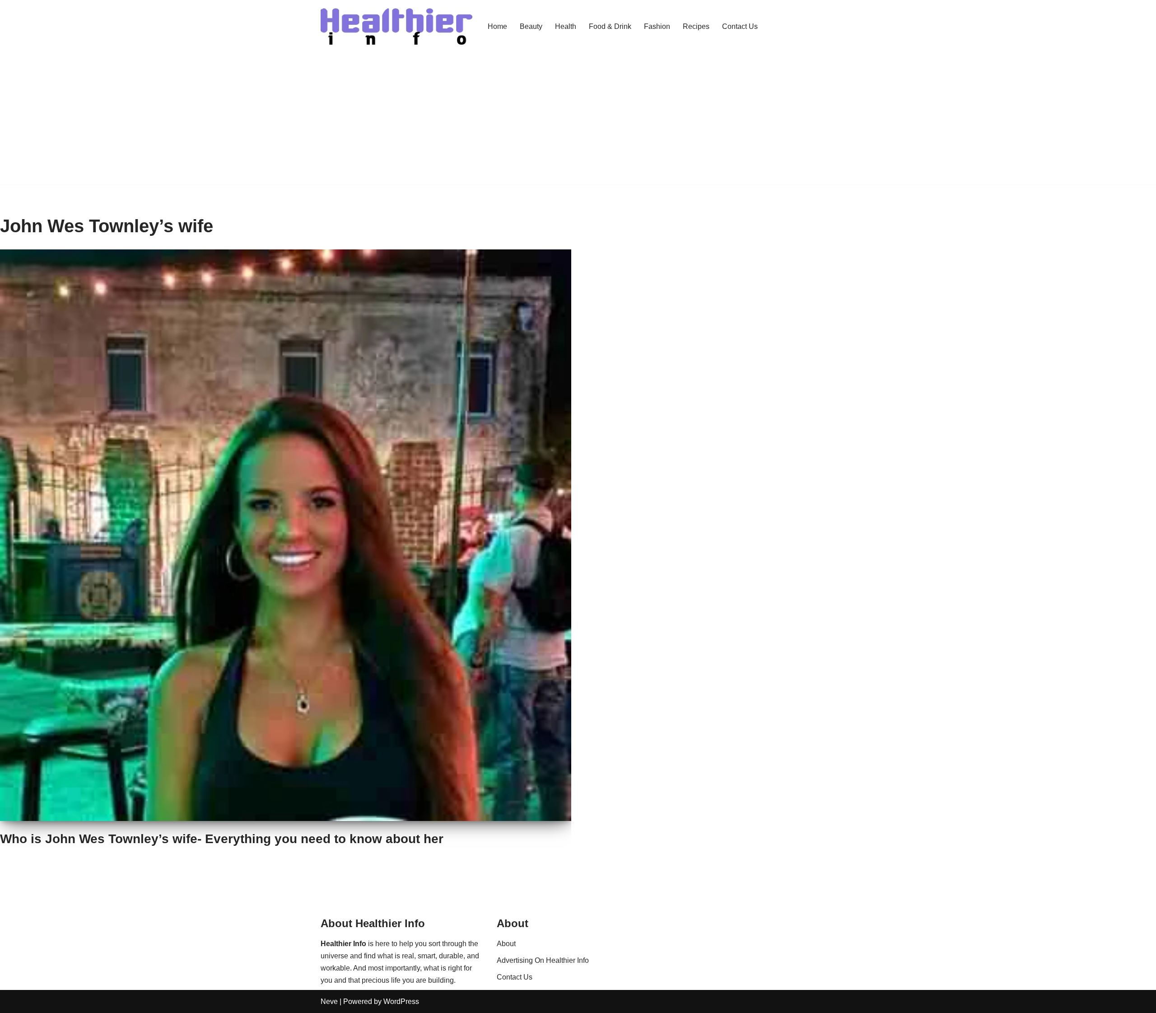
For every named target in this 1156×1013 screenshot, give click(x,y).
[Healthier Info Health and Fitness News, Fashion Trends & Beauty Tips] (396, 26)
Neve (329, 1001)
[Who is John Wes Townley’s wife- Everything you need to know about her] (285, 535)
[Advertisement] (578, 121)
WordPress (401, 1001)
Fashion (657, 26)
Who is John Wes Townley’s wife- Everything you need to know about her (221, 839)
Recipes (696, 26)
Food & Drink (610, 26)
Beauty (531, 26)
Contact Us (740, 26)
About (506, 943)
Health (565, 26)
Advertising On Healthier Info (543, 960)
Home (497, 26)
